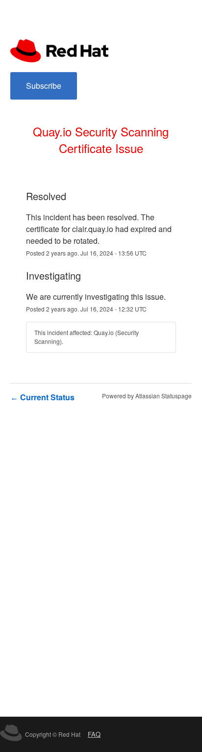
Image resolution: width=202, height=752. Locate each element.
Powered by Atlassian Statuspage (147, 395)
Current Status (42, 397)
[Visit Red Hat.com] (11, 734)
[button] (43, 85)
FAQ (94, 734)
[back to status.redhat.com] (59, 49)
